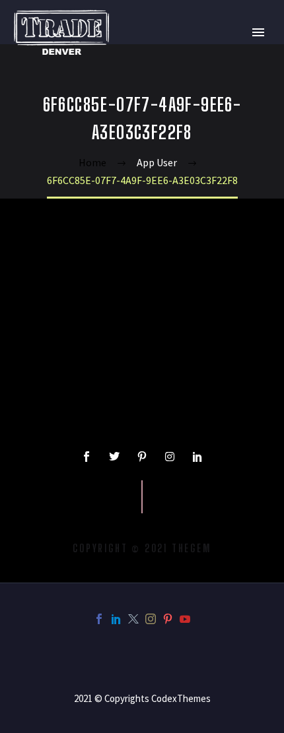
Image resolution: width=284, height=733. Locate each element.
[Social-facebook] (86, 456)
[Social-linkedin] (197, 456)
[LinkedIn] (116, 619)
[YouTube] (185, 619)
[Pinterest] (167, 619)
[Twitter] (114, 456)
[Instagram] (169, 456)
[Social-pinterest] (142, 456)
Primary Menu (258, 32)
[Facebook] (99, 619)
